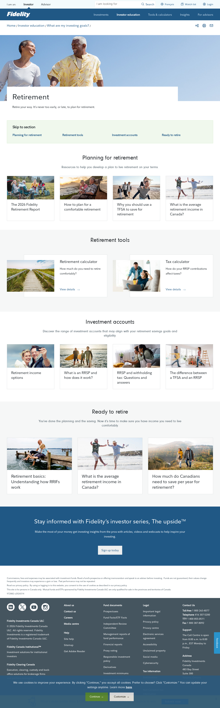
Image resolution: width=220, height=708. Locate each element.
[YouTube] (34, 607)
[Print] (204, 25)
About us (69, 605)
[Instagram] (45, 607)
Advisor (46, 4)
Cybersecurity (150, 663)
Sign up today (110, 550)
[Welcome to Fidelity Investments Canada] (18, 14)
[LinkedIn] (11, 607)
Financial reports (112, 644)
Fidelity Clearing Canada (21, 664)
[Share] (197, 25)
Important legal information (151, 613)
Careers (68, 617)
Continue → (97, 696)
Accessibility (150, 644)
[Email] (211, 25)
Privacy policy (150, 621)
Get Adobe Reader (74, 651)
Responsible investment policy (116, 658)
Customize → (121, 696)
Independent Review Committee (115, 625)
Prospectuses (110, 611)
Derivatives (109, 667)
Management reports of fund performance (116, 636)
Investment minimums (115, 673)
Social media (150, 656)
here (129, 687)
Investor (29, 4)
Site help (69, 638)
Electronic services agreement (153, 636)
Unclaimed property (154, 650)
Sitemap (68, 645)
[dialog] (110, 692)
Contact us (70, 611)
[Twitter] (22, 607)
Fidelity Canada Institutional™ (24, 646)
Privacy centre (151, 627)
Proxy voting (110, 650)
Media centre (71, 623)
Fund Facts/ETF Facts (115, 617)
